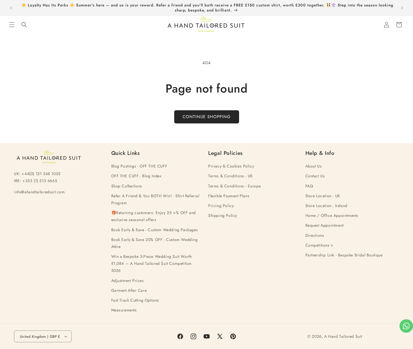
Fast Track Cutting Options (135, 300)
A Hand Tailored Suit (343, 336)
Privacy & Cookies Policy (231, 166)
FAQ (309, 186)
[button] (12, 25)
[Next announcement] (402, 8)
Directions (314, 235)
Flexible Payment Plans (228, 196)
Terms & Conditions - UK (230, 176)
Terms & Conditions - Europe (234, 186)
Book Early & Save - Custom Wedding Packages (154, 230)
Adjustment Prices (127, 280)
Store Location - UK (322, 196)
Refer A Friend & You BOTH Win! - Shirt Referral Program (155, 199)
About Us (313, 166)
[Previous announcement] (11, 8)
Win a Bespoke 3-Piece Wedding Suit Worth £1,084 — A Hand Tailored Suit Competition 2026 (151, 263)
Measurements (124, 310)
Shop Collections (126, 186)
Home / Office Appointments (331, 215)
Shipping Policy (222, 215)
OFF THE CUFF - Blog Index (136, 176)
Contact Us (315, 176)
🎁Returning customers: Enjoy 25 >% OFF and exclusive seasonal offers (153, 216)
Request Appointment (324, 225)
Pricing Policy (221, 205)
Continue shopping (207, 117)
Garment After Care (129, 290)
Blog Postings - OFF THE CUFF (139, 166)
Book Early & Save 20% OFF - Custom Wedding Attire (154, 243)
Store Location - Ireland (326, 205)
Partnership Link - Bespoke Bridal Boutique (344, 255)
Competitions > (319, 245)
